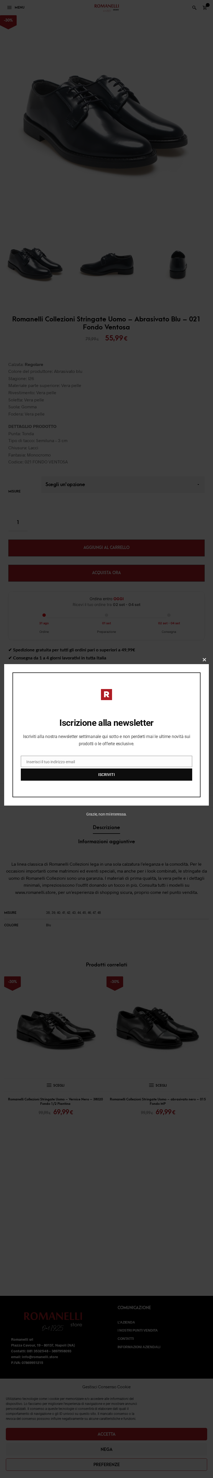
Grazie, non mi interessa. (106, 814)
